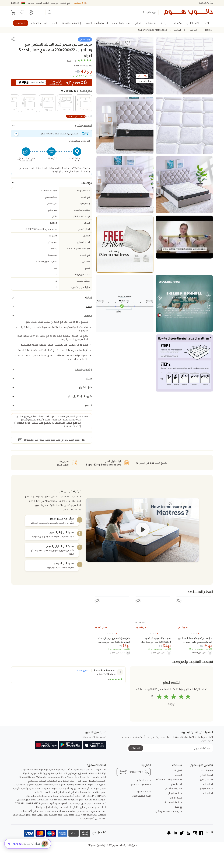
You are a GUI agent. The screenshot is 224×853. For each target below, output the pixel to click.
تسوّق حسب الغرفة (97, 784)
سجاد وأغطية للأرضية (23, 788)
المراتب (177, 30)
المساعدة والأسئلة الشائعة (169, 779)
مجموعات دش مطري (89, 807)
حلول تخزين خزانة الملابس (80, 803)
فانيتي (75, 807)
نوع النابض (85, 255)
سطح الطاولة (99, 792)
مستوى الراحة (83, 190)
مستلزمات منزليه (39, 796)
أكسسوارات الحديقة (32, 773)
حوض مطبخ (38, 811)
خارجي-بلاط (37, 814)
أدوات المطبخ (47, 803)
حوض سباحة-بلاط (22, 814)
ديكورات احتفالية (54, 781)
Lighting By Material (76, 784)
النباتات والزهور (99, 777)
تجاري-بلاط (80, 814)
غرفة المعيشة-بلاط (53, 814)
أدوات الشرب (50, 792)
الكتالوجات (208, 784)
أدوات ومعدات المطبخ (81, 792)
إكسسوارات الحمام (40, 799)
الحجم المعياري (83, 242)
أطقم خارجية (48, 773)
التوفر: (79, 116)
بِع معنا (178, 807)
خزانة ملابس (27, 769)
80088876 (203, 3)
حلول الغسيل (23, 799)
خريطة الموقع (206, 788)
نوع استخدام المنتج (81, 216)
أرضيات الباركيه (87, 818)
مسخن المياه (57, 807)
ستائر (90, 788)
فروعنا (31, 3)
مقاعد (91, 773)
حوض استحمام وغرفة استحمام (92, 811)
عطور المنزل (81, 781)
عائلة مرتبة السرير (82, 210)
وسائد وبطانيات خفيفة (62, 788)
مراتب (52, 769)
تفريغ (87, 268)
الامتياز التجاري (206, 775)
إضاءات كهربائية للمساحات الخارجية (66, 799)
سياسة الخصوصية (173, 802)
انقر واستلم (176, 784)
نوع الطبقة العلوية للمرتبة (78, 248)
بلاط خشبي (100, 818)
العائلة (87, 223)
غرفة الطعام (100, 773)
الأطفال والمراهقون (77, 773)
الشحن (178, 775)
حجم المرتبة (76, 90)
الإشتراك (135, 748)
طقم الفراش (20, 784)
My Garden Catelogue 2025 (50, 777)
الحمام (103, 807)
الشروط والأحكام (173, 788)
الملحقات (102, 814)
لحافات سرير (80, 788)
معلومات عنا (207, 770)
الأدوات (39, 792)
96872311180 (131, 772)
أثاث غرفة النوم (63, 769)
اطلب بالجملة (42, 3)
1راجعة (70, 60)
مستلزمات (53, 796)
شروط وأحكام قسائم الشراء (168, 811)
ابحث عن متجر (206, 779)
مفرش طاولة (100, 788)
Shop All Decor (27, 777)
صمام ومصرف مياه (67, 811)
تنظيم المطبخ (64, 792)
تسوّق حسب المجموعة (54, 784)
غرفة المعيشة (78, 769)
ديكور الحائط (68, 781)
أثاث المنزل (193, 30)
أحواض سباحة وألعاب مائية (78, 777)
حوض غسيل (52, 811)
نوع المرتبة (85, 197)
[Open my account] (31, 12)
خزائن (27, 796)
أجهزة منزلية (60, 803)
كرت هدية (78, 3)
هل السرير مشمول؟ (80, 287)
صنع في (86, 261)
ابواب (77, 796)
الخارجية (38, 784)
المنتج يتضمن (84, 229)
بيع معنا (54, 3)
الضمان (86, 235)
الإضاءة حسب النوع (37, 781)
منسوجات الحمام (42, 788)
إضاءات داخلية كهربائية (95, 799)
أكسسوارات (26, 811)
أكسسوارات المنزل (97, 781)
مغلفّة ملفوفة (83, 281)
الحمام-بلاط (69, 814)
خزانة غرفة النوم (41, 769)
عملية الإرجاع (176, 797)
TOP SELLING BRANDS (93, 796)
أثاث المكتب (61, 773)
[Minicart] (13, 12)
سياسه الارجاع (175, 793)
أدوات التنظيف (99, 803)
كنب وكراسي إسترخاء (96, 769)
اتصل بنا (178, 770)
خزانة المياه (92, 814)
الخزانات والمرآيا (43, 807)
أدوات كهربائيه (67, 796)
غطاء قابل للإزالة (82, 274)
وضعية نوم (85, 203)
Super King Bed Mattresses (152, 30)
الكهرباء (30, 784)
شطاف (68, 807)
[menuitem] (206, 23)
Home (208, 30)
